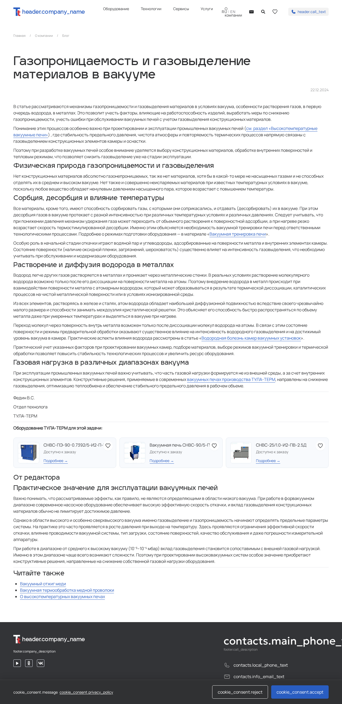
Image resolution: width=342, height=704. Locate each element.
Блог (65, 35)
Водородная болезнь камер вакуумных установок (251, 338)
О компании (44, 35)
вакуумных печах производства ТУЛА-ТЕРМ (231, 379)
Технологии (151, 8)
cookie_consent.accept (300, 692)
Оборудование (116, 8)
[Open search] (263, 11)
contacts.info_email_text (259, 676)
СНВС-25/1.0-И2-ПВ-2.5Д (281, 445)
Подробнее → (56, 460)
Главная (19, 35)
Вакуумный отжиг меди (43, 584)
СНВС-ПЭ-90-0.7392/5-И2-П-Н (75, 445)
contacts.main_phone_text (276, 641)
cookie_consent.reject (240, 692)
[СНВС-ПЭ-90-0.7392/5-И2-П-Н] (28, 452)
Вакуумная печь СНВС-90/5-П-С (182, 445)
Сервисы (181, 8)
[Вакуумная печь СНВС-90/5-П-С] (134, 452)
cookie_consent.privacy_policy (86, 692)
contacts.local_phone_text (261, 665)
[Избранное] (275, 11)
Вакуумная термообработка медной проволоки (67, 590)
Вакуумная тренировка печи (237, 234)
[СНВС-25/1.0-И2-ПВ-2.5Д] (241, 452)
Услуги (207, 8)
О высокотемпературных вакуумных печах (62, 596)
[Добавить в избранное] (108, 446)
